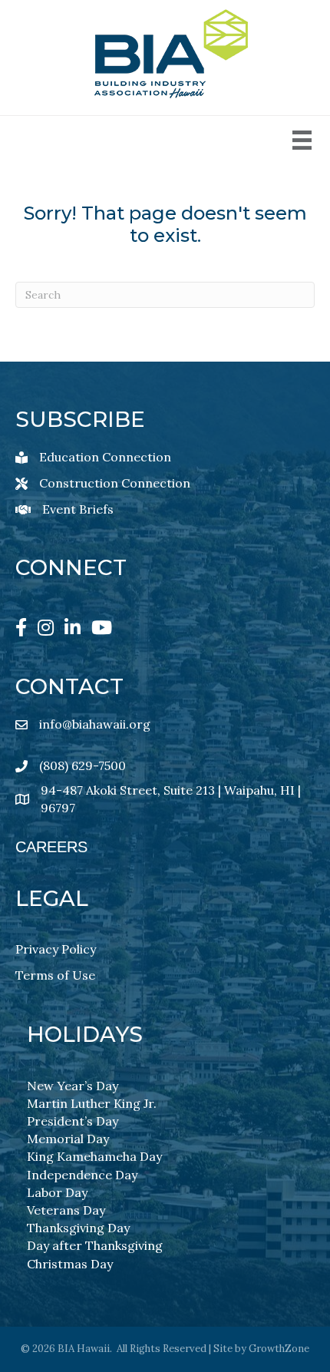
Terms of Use (55, 975)
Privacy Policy (55, 949)
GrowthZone (279, 1348)
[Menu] (302, 140)
